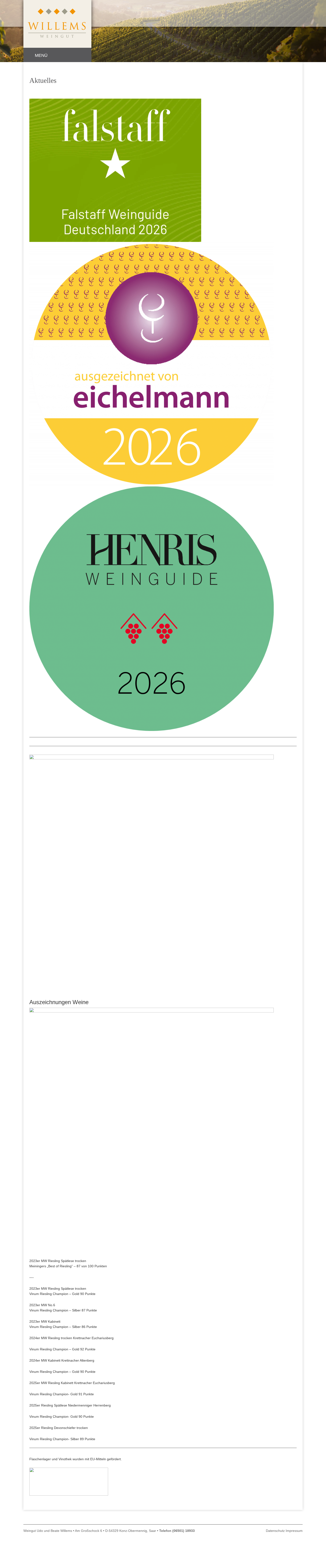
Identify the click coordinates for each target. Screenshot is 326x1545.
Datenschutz (275, 1531)
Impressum (294, 1531)
